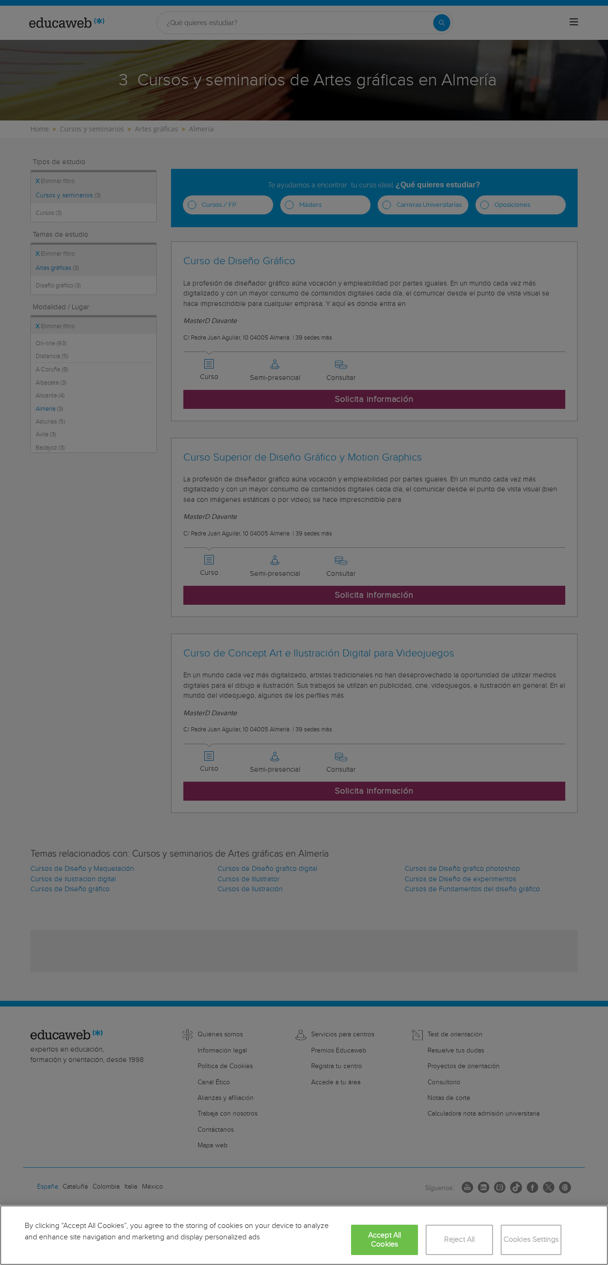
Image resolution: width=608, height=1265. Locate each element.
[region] (304, 1235)
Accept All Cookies (384, 1240)
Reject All (459, 1239)
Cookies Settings (531, 1239)
